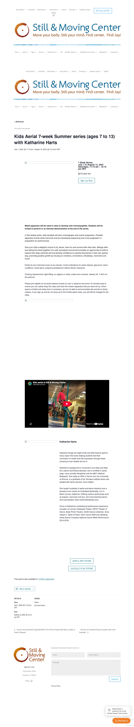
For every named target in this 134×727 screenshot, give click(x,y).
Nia (61, 52)
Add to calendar (25, 589)
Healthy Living (84, 10)
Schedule (31, 10)
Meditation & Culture (87, 52)
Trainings (72, 10)
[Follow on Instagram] (29, 687)
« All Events (19, 121)
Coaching (114, 52)
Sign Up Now (87, 180)
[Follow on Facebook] (25, 687)
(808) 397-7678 (29, 667)
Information (41, 10)
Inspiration (53, 10)
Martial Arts (52, 52)
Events (64, 10)
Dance (41, 52)
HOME (27, 681)
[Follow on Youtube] (33, 687)
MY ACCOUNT (103, 10)
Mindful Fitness (70, 52)
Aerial (25, 52)
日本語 (53, 13)
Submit (114, 679)
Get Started (20, 10)
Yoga (32, 52)
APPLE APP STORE (81, 560)
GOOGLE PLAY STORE (82, 568)
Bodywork (102, 52)
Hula (16, 52)
